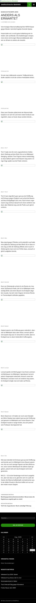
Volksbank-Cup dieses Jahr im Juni (11, 578)
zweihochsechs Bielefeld (10, 4)
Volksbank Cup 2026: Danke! (9, 574)
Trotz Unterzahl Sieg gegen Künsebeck (12, 584)
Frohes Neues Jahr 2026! (8, 588)
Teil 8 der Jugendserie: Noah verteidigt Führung (16, 505)
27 (3, 541)
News (16, 12)
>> (32, 537)
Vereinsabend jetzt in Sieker (9, 581)
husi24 (13, 22)
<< (4, 537)
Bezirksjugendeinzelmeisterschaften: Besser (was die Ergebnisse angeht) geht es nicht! (18, 497)
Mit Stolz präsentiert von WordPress (10, 600)
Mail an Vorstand (18, 525)
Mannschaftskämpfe (7, 12)
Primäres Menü (34, 4)
